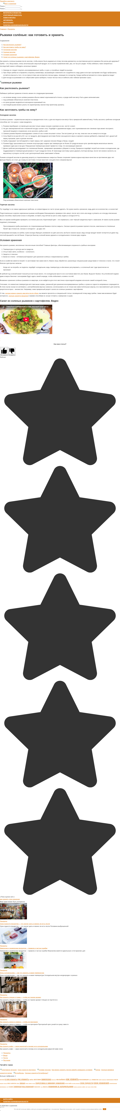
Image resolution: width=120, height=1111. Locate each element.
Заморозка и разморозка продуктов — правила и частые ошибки (23, 948)
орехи (30, 1083)
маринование (110, 1079)
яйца (95, 1086)
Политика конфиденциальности (15, 25)
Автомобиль (8, 20)
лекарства (95, 1079)
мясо (9, 1083)
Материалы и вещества (12, 12)
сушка (11, 1086)
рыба (69, 1083)
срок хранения (14, 899)
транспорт (37, 1086)
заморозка (46, 1079)
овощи (22, 1083)
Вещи (5, 1055)
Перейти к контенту (7, 1)
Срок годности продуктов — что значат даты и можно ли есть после (25, 924)
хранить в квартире (78, 1086)
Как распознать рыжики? (12, 45)
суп (7, 1086)
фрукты (45, 1086)
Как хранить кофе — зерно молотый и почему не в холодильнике (24, 1046)
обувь (17, 1083)
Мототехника (8, 22)
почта (66, 1083)
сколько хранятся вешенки (18, 296)
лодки (100, 1079)
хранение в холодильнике (60, 1086)
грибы (31, 1079)
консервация (84, 1079)
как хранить (4, 899)
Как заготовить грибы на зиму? (14, 47)
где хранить (23, 1079)
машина (1, 1083)
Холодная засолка (10, 50)
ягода (92, 1086)
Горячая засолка (9, 52)
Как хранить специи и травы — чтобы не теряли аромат (20, 997)
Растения (6, 1060)
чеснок (89, 1086)
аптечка (2, 1079)
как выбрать (60, 1079)
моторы (5, 1083)
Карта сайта (8, 1099)
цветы (83, 1086)
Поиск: (2, 6)
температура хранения (23, 1087)
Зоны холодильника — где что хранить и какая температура (22, 973)
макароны (104, 1079)
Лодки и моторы (9, 17)
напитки (13, 1083)
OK (104, 1109)
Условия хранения (10, 55)
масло (116, 1079)
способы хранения (76, 1083)
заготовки (37, 1079)
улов (42, 1086)
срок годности (86, 1083)
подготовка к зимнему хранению (50, 1083)
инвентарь (54, 1079)
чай (86, 1086)
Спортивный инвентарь (12, 15)
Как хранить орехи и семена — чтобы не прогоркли (19, 1022)
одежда (26, 1083)
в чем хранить (11, 1079)
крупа (90, 1079)
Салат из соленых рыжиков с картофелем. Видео (21, 57)
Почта (5, 1058)
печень (33, 1083)
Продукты (6, 1053)
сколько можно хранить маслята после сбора (21, 293)
